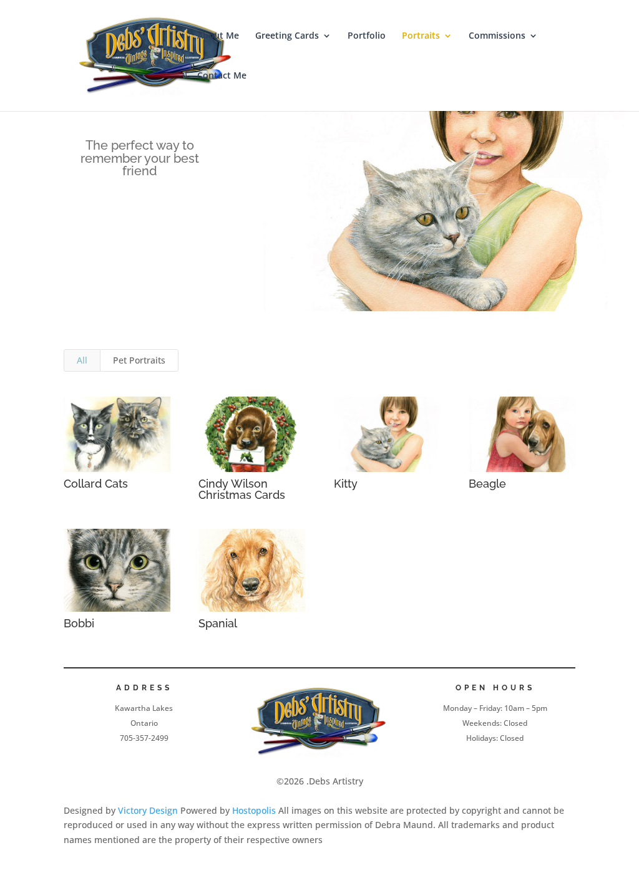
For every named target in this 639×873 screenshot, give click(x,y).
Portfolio (367, 36)
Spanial (217, 623)
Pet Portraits (139, 360)
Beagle (487, 483)
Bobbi (79, 623)
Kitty (346, 483)
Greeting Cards (287, 36)
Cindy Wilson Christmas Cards (241, 489)
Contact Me (221, 76)
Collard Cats (96, 483)
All (82, 360)
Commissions (497, 36)
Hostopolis (254, 810)
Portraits (421, 36)
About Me (218, 36)
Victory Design (148, 810)
